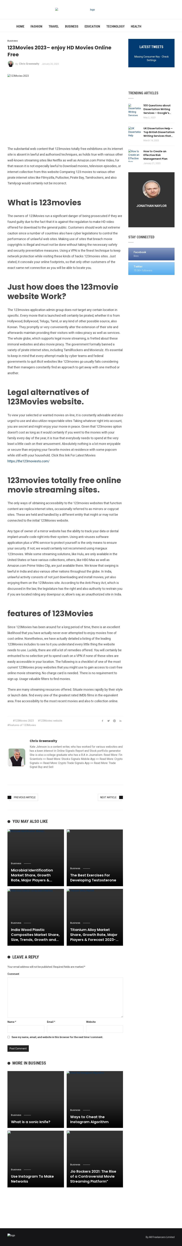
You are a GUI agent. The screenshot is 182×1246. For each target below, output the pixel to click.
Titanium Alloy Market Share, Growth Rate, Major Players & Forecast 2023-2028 (93, 934)
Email (51, 1021)
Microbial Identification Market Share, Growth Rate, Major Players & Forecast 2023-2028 (32, 875)
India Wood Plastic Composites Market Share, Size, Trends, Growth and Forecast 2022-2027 (35, 934)
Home (20, 26)
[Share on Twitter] (108, 720)
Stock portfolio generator (105, 750)
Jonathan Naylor (151, 206)
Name (11, 1021)
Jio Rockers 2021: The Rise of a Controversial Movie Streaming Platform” (93, 1176)
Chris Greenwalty (29, 63)
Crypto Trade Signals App (74, 763)
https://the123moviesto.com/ (28, 461)
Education (92, 26)
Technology (115, 26)
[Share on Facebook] (102, 720)
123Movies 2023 (24, 720)
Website (91, 1021)
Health (136, 26)
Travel (54, 26)
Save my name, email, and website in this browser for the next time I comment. (57, 1037)
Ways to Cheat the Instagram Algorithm (89, 1119)
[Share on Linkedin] (120, 720)
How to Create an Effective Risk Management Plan (155, 155)
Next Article (108, 797)
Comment (13, 974)
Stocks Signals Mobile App (78, 759)
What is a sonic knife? (30, 1121)
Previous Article (25, 797)
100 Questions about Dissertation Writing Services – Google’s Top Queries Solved (157, 109)
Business (71, 26)
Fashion (36, 26)
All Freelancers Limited (162, 1237)
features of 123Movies (22, 725)
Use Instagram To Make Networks (32, 1179)
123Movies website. (51, 720)
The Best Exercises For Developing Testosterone (93, 878)
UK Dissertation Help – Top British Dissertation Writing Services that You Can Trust (159, 132)
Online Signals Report (70, 750)
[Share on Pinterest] (114, 720)
